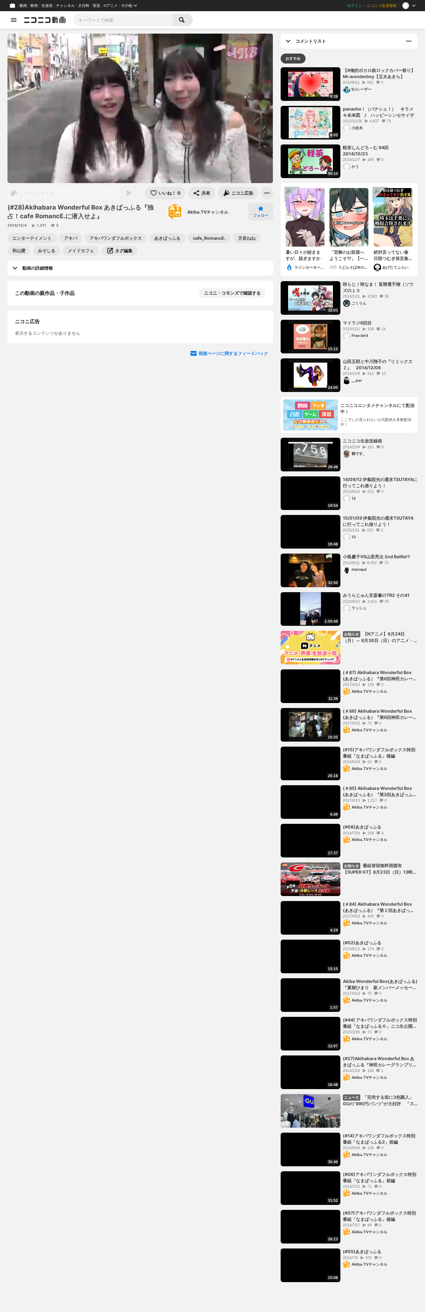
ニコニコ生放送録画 (362, 440)
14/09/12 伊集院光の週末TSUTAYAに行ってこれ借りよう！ (380, 482)
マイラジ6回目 (357, 322)
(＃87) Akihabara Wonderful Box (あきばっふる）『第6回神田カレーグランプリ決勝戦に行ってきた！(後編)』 (380, 676)
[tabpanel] (349, 674)
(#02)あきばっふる (362, 942)
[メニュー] (267, 193)
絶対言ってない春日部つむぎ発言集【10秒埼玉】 (391, 255)
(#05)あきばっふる (362, 1251)
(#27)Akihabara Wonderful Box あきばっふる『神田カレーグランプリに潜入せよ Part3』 (380, 1062)
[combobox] (123, 20)
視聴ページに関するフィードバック (233, 474)
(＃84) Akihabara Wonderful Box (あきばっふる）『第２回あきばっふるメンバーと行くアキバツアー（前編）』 (378, 907)
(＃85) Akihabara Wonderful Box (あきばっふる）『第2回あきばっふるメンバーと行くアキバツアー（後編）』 (380, 791)
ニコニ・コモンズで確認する (232, 292)
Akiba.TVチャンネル (207, 212)
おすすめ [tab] (293, 58)
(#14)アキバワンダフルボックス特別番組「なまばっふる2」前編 (379, 1138)
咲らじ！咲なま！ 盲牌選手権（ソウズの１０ (378, 287)
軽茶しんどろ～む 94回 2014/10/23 (368, 150)
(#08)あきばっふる (362, 826)
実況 (96, 5)
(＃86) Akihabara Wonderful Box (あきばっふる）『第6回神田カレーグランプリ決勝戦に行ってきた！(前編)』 (380, 714)
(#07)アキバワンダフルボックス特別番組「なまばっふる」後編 (379, 1216)
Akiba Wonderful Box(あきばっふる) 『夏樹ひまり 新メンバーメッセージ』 (380, 984)
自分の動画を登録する (50, 357)
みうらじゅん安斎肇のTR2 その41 (376, 595)
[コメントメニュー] (409, 41)
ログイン (354, 5)
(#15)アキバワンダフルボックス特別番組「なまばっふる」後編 (379, 752)
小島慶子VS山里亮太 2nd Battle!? (376, 556)
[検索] (183, 20)
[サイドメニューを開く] (13, 20)
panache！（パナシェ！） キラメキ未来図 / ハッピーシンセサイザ (378, 112)
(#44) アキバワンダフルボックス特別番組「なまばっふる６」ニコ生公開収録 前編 (380, 1023)
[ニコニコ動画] (45, 20)
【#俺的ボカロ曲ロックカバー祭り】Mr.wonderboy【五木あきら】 (379, 73)
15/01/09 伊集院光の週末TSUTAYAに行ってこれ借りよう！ (378, 521)
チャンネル (65, 5)
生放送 (47, 5)
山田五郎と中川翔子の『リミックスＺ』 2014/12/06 (378, 364)
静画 (34, 5)
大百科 (83, 5)
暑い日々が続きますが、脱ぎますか (303, 255)
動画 (23, 5)
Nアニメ (111, 5)
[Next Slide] (261, 415)
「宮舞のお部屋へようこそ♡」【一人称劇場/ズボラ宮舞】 (347, 255)
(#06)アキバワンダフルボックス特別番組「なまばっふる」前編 (379, 1177)
